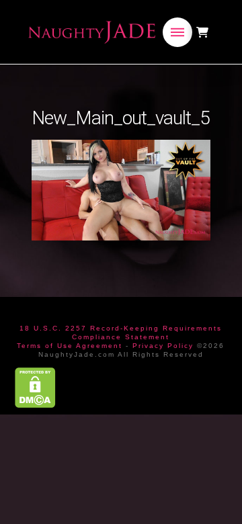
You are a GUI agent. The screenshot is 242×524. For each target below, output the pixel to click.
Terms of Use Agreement (69, 345)
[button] (177, 32)
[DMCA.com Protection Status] (35, 387)
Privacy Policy (163, 345)
